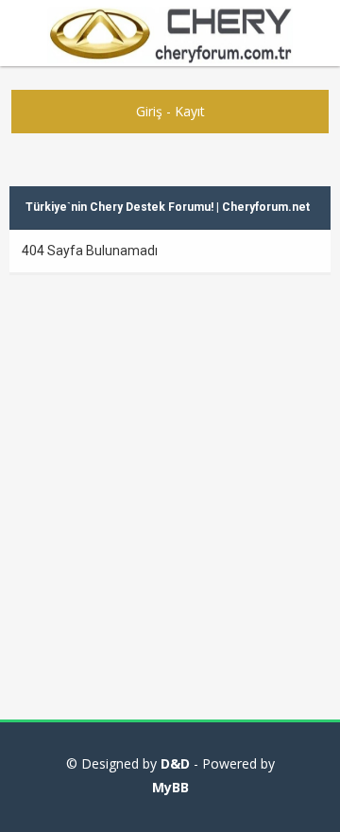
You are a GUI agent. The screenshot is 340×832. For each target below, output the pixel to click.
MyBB (170, 787)
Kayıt (190, 111)
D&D (175, 763)
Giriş (149, 111)
